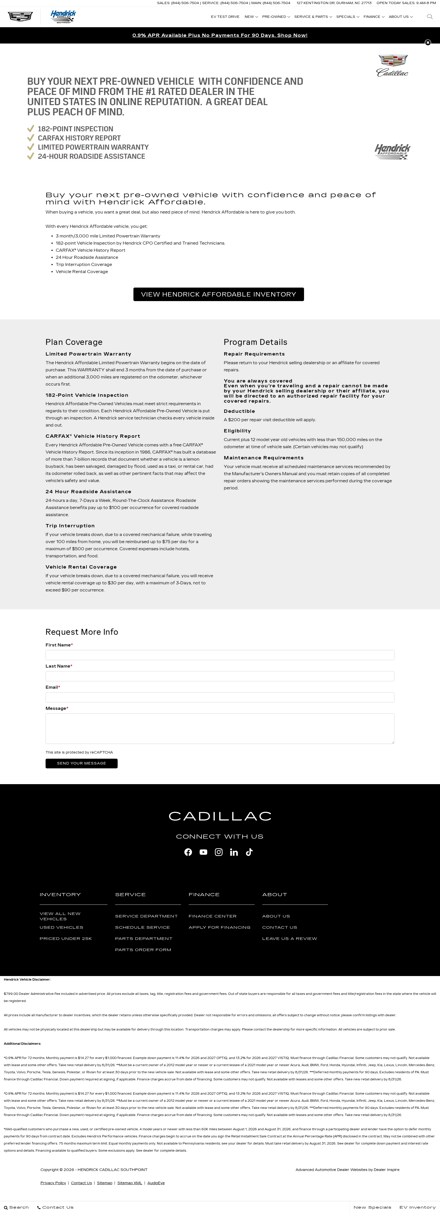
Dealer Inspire (387, 1170)
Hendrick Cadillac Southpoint (112, 1170)
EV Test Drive (225, 17)
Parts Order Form (143, 950)
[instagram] (218, 852)
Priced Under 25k (66, 939)
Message (57, 708)
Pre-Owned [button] (274, 17)
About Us (276, 916)
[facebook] (188, 852)
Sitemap (104, 1183)
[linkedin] (234, 852)
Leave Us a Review (289, 939)
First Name (59, 645)
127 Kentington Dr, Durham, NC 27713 (334, 3)
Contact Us (279, 927)
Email (53, 687)
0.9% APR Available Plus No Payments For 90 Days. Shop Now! (220, 35)
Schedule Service (142, 927)
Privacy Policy (53, 1183)
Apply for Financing (220, 927)
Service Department (146, 916)
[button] (430, 17)
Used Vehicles (62, 927)
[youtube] (203, 852)
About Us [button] (399, 17)
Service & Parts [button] (311, 17)
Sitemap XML (129, 1183)
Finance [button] (371, 17)
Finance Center (213, 916)
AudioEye (156, 1183)
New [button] (250, 17)
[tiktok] (249, 852)
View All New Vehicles (60, 916)
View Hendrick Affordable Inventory (218, 294)
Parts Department (144, 939)
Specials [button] (345, 17)
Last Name (59, 666)
